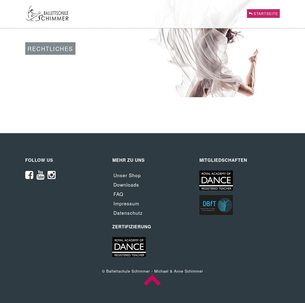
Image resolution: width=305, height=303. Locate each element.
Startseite (265, 13)
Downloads (126, 184)
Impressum (126, 203)
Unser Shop (127, 175)
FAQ (118, 194)
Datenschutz (128, 212)
